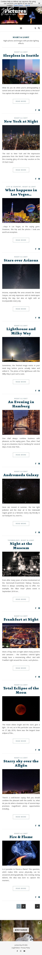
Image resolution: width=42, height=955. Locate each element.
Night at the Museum (21, 546)
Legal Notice (16, 948)
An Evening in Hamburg (21, 404)
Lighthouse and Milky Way (21, 331)
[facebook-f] (17, 951)
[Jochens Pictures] (21, 14)
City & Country (13, 187)
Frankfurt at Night (21, 619)
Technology (14, 540)
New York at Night (21, 121)
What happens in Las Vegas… (21, 192)
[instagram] (21, 951)
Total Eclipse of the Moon (21, 690)
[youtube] (24, 951)
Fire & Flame (21, 837)
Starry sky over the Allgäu (21, 763)
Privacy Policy (25, 948)
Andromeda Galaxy (21, 475)
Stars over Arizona (21, 260)
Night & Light (21, 52)
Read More (21, 101)
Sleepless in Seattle (21, 56)
